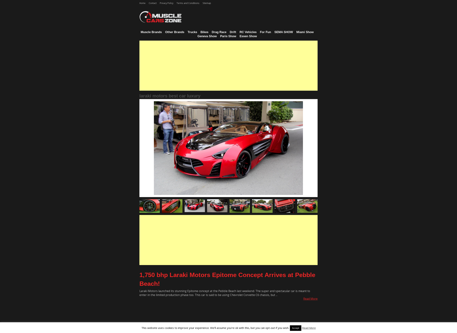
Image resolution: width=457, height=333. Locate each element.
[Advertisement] (228, 66)
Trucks (192, 32)
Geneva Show (207, 36)
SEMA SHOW (283, 32)
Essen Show (248, 36)
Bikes (204, 32)
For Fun (265, 32)
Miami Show (305, 32)
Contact (153, 3)
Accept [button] (295, 328)
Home (142, 3)
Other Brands (174, 32)
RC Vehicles (248, 32)
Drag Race (219, 32)
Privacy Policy (166, 3)
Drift (233, 32)
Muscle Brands (151, 32)
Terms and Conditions (188, 3)
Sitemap (207, 3)
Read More (310, 299)
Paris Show (228, 36)
